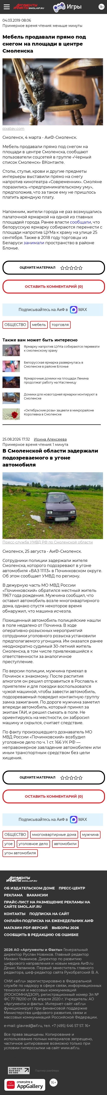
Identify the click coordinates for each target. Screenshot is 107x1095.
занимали (34, 242)
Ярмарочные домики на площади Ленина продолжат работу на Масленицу (56, 380)
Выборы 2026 (65, 928)
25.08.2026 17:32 (16, 439)
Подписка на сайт (49, 914)
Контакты (14, 914)
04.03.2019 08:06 (16, 20)
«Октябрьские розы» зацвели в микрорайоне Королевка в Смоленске (59, 412)
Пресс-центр (72, 888)
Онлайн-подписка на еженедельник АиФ (48, 921)
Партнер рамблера (47, 1070)
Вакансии (37, 895)
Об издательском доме (29, 888)
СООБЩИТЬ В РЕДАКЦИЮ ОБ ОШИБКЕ (41, 935)
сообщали (80, 222)
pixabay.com (13, 128)
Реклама (13, 895)
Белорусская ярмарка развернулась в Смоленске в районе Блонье (53, 364)
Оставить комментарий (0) (54, 286)
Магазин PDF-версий (26, 928)
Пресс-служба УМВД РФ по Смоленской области (47, 542)
